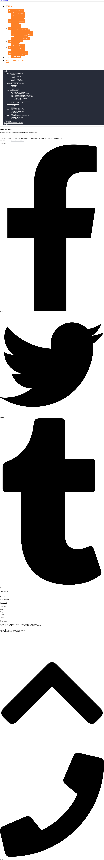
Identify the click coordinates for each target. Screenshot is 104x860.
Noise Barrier (15, 82)
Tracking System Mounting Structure (22, 96)
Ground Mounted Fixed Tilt (18, 92)
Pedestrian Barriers (17, 80)
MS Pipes (13, 105)
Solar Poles (14, 112)
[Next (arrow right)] (2, 859)
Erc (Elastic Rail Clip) (17, 117)
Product (9, 6)
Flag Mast (14, 86)
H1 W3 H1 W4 (17, 79)
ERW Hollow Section (17, 108)
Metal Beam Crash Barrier (15, 73)
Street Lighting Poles (17, 111)
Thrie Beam (14, 74)
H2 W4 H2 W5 (19, 13)
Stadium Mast (15, 89)
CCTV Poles (14, 114)
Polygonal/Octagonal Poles (15, 109)
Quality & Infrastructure (15, 60)
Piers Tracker (18, 99)
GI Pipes (13, 107)
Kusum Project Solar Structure (20, 101)
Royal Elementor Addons (17, 141)
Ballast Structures (17, 102)
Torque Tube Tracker (20, 98)
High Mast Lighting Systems (15, 83)
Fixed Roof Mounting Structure (20, 93)
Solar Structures (12, 90)
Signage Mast (15, 88)
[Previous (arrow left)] (0, 859)
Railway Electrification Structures (18, 115)
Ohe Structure (16, 56)
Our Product (10, 59)
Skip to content (4, 0)
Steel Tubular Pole (13, 104)
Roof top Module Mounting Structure (22, 95)
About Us (9, 57)
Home (8, 5)
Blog (7, 62)
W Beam (13, 77)
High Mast (13, 85)
